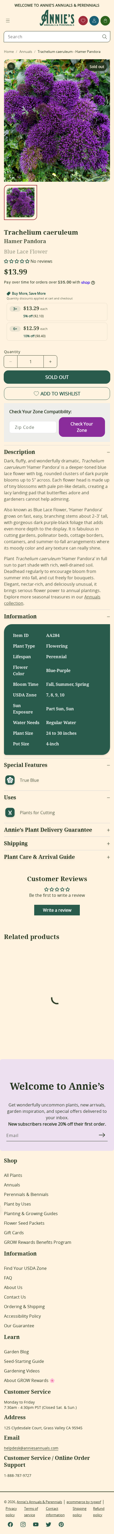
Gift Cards (14, 1233)
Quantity (12, 352)
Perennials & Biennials (26, 1194)
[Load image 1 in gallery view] (20, 202)
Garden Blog (16, 1352)
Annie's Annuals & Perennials (39, 1501)
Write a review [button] (57, 910)
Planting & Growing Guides (31, 1213)
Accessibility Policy (22, 1316)
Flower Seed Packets (24, 1223)
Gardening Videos (22, 1371)
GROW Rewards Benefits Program (37, 1242)
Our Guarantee (19, 1326)
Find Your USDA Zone (25, 1268)
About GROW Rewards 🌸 (29, 1380)
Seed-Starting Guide (24, 1361)
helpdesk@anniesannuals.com (31, 1448)
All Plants (13, 1175)
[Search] (104, 36)
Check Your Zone (82, 427)
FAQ (8, 1278)
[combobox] (57, 36)
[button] (7, 21)
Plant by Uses (17, 1204)
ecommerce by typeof (84, 1501)
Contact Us (15, 1297)
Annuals (12, 1185)
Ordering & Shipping (24, 1306)
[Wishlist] (83, 21)
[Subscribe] (102, 1135)
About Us (13, 1287)
